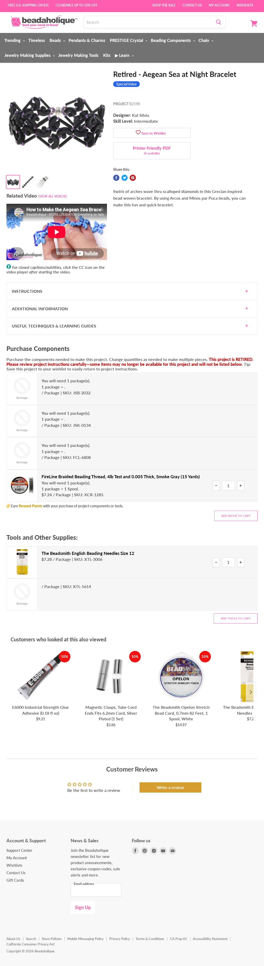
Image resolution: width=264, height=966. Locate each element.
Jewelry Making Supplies (28, 55)
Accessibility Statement (210, 939)
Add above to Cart (236, 515)
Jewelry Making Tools (78, 55)
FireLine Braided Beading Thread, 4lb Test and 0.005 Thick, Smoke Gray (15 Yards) (121, 476)
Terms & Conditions (150, 939)
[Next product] (251, 692)
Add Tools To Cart (236, 618)
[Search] (218, 22)
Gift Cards (15, 880)
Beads (56, 40)
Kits (106, 55)
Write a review (170, 787)
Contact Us (192, 4)
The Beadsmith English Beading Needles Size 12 (88, 553)
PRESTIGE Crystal (127, 40)
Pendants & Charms (87, 40)
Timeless (36, 40)
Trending (13, 40)
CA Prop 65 (178, 939)
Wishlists (245, 4)
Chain (204, 40)
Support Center (19, 850)
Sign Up (83, 907)
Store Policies (52, 939)
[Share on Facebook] (116, 178)
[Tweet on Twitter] (124, 178)
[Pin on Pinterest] (133, 178)
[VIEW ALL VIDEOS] (52, 196)
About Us (13, 939)
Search (31, 939)
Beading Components (171, 40)
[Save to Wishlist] (138, 133)
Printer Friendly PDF (152, 150)
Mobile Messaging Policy (85, 939)
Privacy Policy (119, 939)
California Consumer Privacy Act (30, 944)
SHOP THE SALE (164, 4)
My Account (219, 4)
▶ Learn (122, 55)
